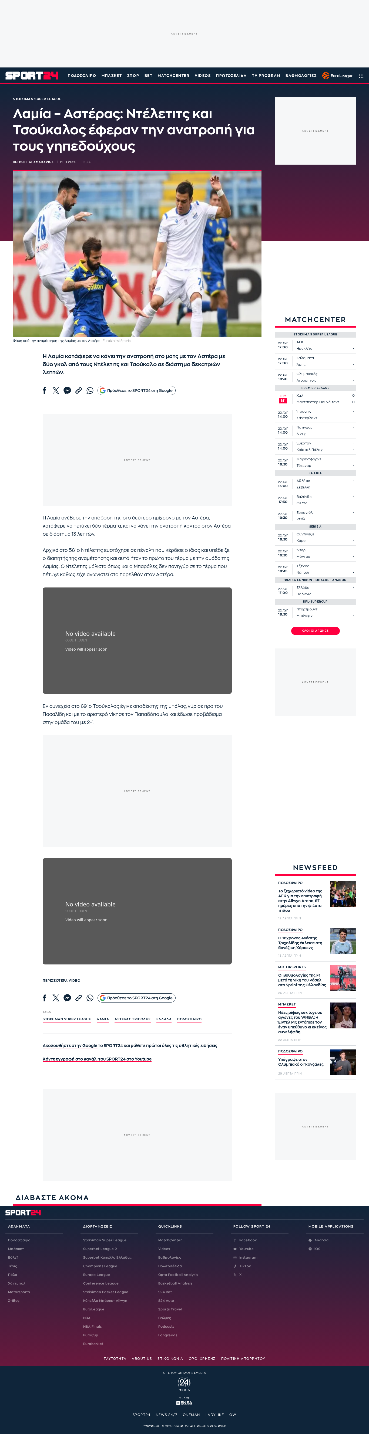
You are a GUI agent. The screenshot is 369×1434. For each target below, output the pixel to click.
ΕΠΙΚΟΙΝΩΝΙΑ (170, 1358)
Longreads (167, 1335)
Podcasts (166, 1326)
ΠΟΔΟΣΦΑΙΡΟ (290, 883)
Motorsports (19, 1292)
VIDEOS (203, 75)
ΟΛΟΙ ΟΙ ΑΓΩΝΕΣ (315, 631)
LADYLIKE (215, 1414)
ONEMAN (191, 1414)
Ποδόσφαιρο (82, 75)
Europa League (96, 1274)
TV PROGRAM (266, 75)
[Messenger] (67, 390)
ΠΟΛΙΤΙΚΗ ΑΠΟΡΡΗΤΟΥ (243, 1358)
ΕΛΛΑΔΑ (164, 1019)
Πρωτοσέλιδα (170, 1266)
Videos (164, 1248)
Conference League (101, 1283)
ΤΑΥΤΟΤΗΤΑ (115, 1358)
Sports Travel (170, 1309)
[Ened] (184, 1402)
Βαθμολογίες (169, 1257)
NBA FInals (92, 1326)
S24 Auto (166, 1300)
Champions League (100, 1266)
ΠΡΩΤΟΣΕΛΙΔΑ (231, 75)
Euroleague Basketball (336, 75)
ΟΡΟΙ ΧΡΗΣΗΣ (202, 1358)
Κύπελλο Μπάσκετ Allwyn (105, 1300)
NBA (86, 1318)
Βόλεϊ (13, 1257)
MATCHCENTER (173, 75)
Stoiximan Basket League (105, 1292)
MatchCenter (170, 1240)
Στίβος (14, 1300)
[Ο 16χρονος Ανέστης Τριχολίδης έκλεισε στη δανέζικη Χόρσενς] (343, 941)
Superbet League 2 (100, 1248)
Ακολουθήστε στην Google (70, 1046)
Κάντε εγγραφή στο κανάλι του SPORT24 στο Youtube (97, 1059)
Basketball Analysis (175, 1283)
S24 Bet (165, 1292)
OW (232, 1414)
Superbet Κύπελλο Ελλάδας (107, 1257)
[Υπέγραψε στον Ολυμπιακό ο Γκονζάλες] (343, 1062)
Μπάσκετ (112, 75)
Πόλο (12, 1274)
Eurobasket (93, 1343)
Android (321, 1240)
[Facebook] (44, 390)
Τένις (12, 1266)
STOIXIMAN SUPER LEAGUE (67, 1019)
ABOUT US (142, 1358)
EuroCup (90, 1335)
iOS (317, 1248)
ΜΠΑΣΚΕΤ (287, 1004)
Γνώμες (164, 1318)
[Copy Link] (78, 390)
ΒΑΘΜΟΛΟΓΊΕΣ (301, 75)
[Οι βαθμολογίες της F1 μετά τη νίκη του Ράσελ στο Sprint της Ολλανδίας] (343, 978)
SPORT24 (141, 1414)
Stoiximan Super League (105, 1240)
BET (149, 75)
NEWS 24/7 (166, 1414)
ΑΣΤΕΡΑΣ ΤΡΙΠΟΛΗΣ (133, 1019)
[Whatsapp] (90, 390)
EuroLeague (94, 1309)
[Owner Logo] (184, 1383)
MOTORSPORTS (292, 967)
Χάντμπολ (16, 1283)
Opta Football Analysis (178, 1274)
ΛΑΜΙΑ (103, 1019)
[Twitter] (56, 390)
